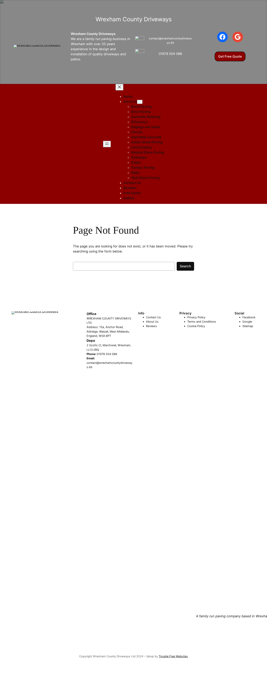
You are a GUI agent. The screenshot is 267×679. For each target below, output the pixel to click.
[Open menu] (107, 144)
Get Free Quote (230, 56)
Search (185, 266)
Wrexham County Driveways (93, 34)
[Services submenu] (139, 102)
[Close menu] (119, 87)
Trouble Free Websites (173, 656)
